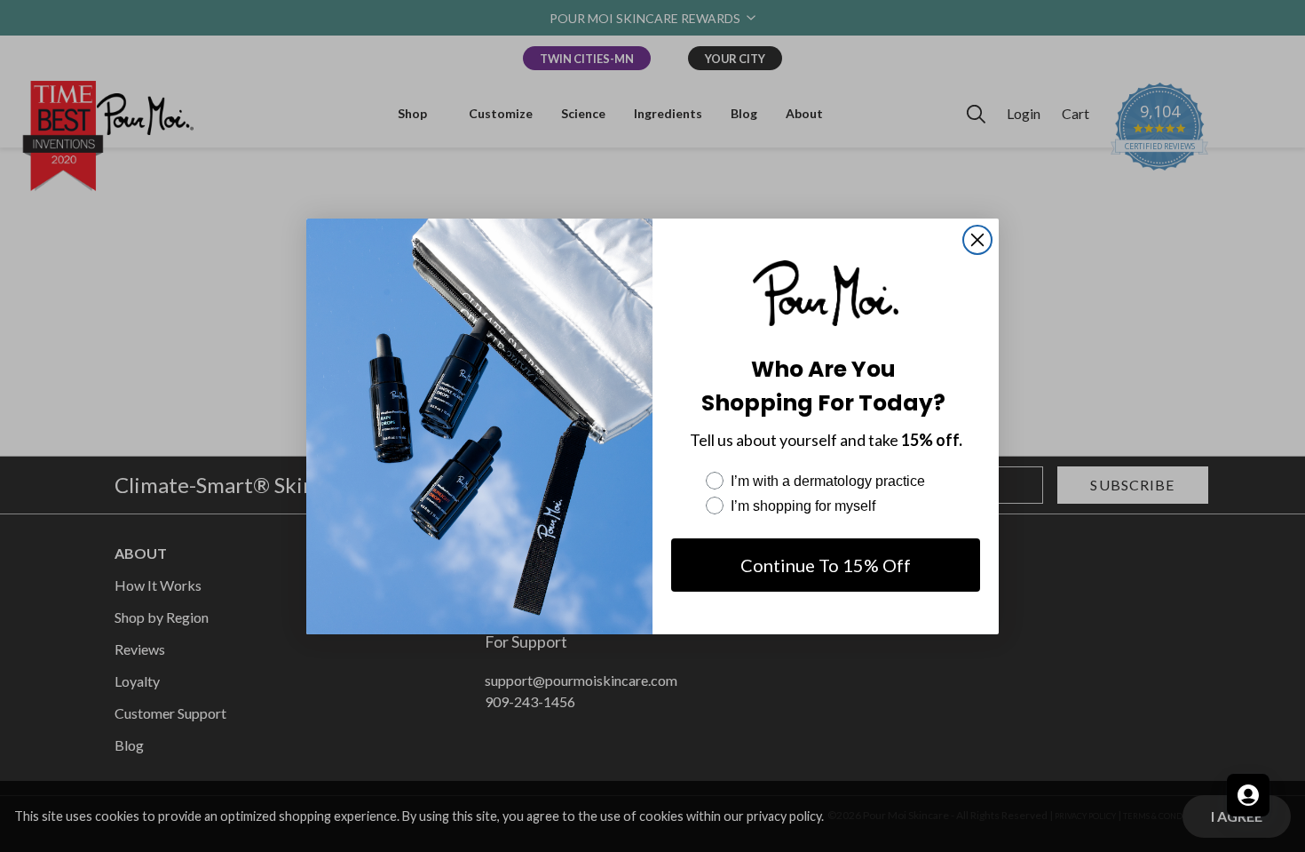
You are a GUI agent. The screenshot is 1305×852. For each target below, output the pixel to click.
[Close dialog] (977, 240)
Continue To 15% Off (825, 565)
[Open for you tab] (1248, 795)
